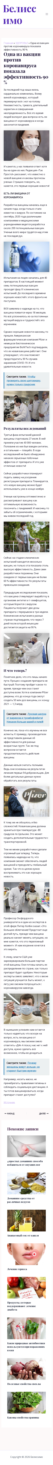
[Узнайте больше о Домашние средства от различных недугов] (26, 1183)
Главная (8, 43)
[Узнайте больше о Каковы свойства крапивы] (26, 1402)
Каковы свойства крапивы (23, 1417)
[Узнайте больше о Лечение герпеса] (26, 1254)
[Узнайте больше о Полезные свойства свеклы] (26, 1368)
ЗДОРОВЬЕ (21, 43)
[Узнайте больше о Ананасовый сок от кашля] (26, 1220)
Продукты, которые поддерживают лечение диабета (21, 1306)
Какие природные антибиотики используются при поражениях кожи (26, 1347)
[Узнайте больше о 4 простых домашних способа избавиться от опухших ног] (26, 1146)
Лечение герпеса (17, 1269)
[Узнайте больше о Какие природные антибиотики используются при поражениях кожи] (26, 1328)
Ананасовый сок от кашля (23, 1235)
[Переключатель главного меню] (47, 14)
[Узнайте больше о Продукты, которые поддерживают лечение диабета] (26, 1287)
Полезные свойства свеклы (24, 1383)
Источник (9, 1102)
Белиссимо (19, 14)
